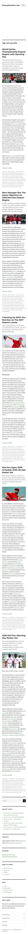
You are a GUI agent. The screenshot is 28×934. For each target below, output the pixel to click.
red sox (11, 458)
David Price (21, 402)
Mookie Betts (12, 565)
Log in (5, 886)
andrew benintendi (20, 446)
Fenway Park (19, 352)
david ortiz (8, 451)
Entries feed (7, 888)
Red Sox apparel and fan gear (13, 843)
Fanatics (22, 841)
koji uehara (14, 455)
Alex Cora (15, 124)
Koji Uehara (17, 607)
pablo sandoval (5, 458)
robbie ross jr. (15, 626)
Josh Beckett (18, 751)
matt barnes (5, 182)
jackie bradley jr (17, 180)
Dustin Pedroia (12, 719)
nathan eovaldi (5, 183)
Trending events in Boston (9, 856)
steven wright (19, 309)
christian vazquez (8, 176)
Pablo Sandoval (15, 761)
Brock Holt (12, 573)
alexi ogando (19, 778)
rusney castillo (22, 626)
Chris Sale (18, 144)
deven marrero (5, 300)
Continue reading (7, 168)
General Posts (12, 617)
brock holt (11, 174)
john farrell (21, 305)
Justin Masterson (16, 755)
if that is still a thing (11, 277)
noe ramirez (15, 625)
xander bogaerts (18, 186)
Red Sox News (11, 171)
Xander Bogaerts (17, 563)
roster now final (12, 156)
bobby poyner (18, 296)
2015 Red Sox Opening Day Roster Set (14, 636)
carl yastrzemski (18, 174)
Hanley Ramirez (12, 743)
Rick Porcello (14, 402)
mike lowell (13, 786)
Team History (6, 914)
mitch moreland (12, 182)
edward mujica (9, 783)
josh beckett (14, 784)
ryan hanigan (5, 628)
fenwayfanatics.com (11, 5)
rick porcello (19, 183)
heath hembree (18, 179)
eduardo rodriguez (10, 179)
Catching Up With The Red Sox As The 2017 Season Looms (13, 320)
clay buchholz (17, 449)
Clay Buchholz (15, 432)
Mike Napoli (13, 717)
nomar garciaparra (13, 308)
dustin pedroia (15, 177)
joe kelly (23, 180)
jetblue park (20, 454)
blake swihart (11, 173)
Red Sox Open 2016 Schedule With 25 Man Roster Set (14, 470)
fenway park (21, 452)
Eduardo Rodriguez (7, 404)
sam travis (8, 185)
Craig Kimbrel (13, 601)
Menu (23, 5)
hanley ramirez (5, 454)
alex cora (18, 171)
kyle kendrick (21, 455)
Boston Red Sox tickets (8, 854)
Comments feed (8, 890)
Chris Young (17, 593)
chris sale (20, 297)
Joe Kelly (18, 567)
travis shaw (11, 460)
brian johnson (5, 174)
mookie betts (19, 182)
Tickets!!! (4, 921)
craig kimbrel (14, 299)
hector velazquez (18, 303)
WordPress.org (8, 892)
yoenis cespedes (17, 792)
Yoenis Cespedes (16, 771)
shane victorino (5, 790)
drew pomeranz (13, 300)
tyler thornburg (10, 186)
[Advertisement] (14, 25)
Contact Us (7, 874)
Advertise (6, 870)
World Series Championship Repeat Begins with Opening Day (13, 53)
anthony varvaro (8, 780)
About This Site (8, 868)
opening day (20, 457)
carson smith (15, 297)
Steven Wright (20, 404)
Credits (6, 872)
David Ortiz (15, 513)
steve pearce (19, 185)
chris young (7, 619)
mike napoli (19, 786)
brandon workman (19, 173)
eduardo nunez (5, 302)
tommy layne (19, 628)
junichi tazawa (8, 455)
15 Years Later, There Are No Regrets (14, 817)
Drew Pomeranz (15, 406)
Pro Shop (4, 925)
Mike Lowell (5, 753)
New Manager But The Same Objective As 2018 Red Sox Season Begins (14, 196)
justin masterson (6, 786)
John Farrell (16, 535)
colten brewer (16, 176)
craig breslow (5, 781)
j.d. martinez (10, 180)
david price (9, 177)
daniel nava (11, 781)
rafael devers (13, 183)
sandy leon (13, 185)
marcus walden (5, 306)
